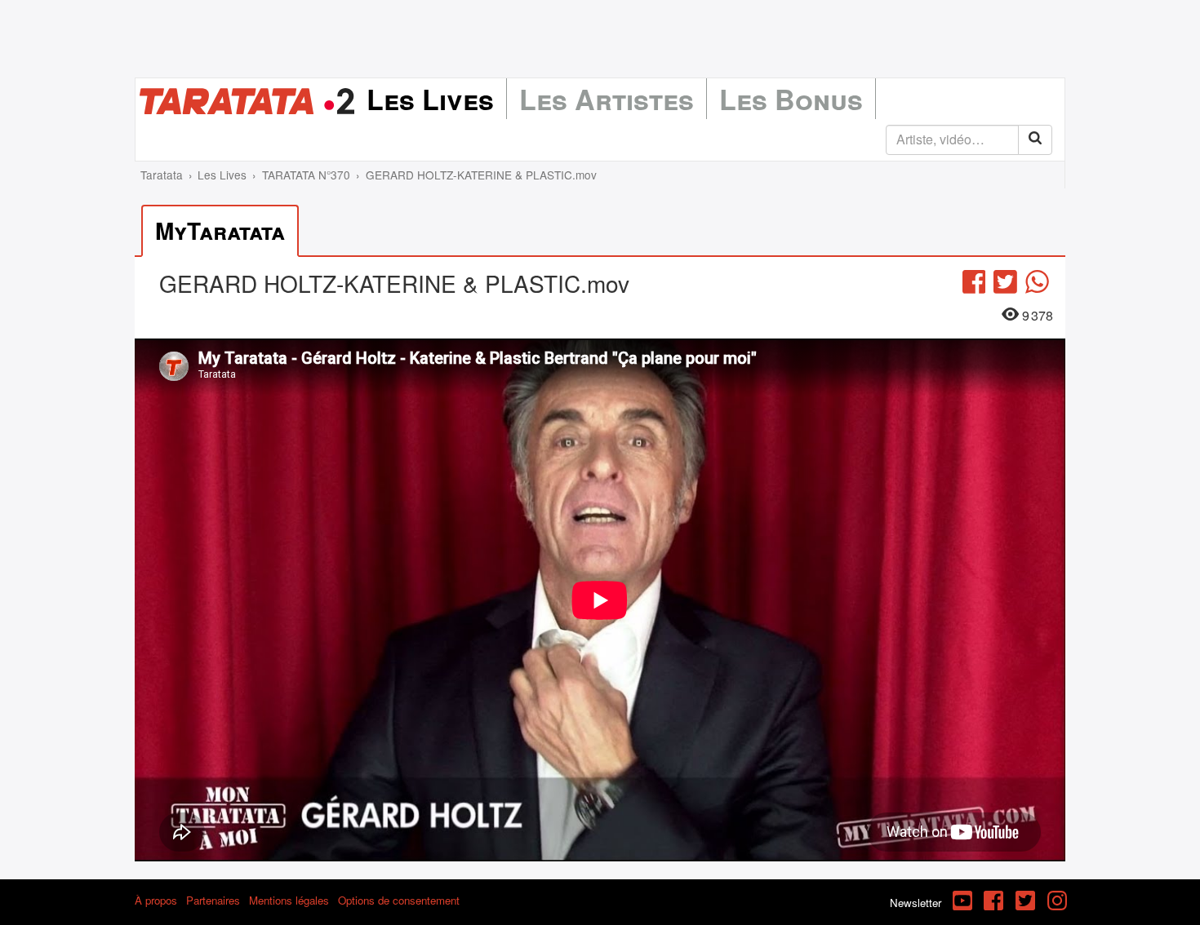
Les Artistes (606, 98)
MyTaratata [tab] (220, 230)
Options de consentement (399, 900)
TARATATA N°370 (306, 174)
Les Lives (430, 98)
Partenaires (213, 900)
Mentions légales (289, 900)
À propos (156, 900)
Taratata (161, 174)
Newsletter (915, 902)
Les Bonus (791, 98)
